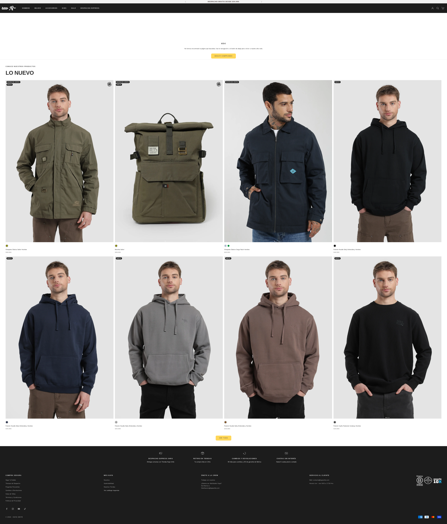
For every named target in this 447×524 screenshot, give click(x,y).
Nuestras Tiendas (109, 487)
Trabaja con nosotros (208, 480)
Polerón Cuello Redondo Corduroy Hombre (347, 426)
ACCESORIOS (52, 8)
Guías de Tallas (10, 494)
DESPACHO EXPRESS (90, 8)
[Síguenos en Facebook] (7, 509)
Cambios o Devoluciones (14, 490)
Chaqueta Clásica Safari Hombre (16, 249)
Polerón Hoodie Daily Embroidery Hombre (347, 249)
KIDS (64, 8)
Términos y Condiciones (13, 497)
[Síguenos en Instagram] (13, 509)
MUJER (38, 8)
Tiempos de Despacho (13, 483)
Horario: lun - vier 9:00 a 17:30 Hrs (321, 483)
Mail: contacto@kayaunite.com (319, 480)
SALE (73, 8)
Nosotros (107, 480)
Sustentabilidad (109, 483)
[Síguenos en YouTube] (19, 509)
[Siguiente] (111, 161)
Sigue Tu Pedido (11, 480)
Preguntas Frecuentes (13, 487)
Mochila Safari (119, 249)
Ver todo (223, 438)
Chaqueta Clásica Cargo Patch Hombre (237, 249)
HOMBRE (26, 8)
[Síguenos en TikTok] (25, 509)
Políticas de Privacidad (13, 501)
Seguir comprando (224, 56)
